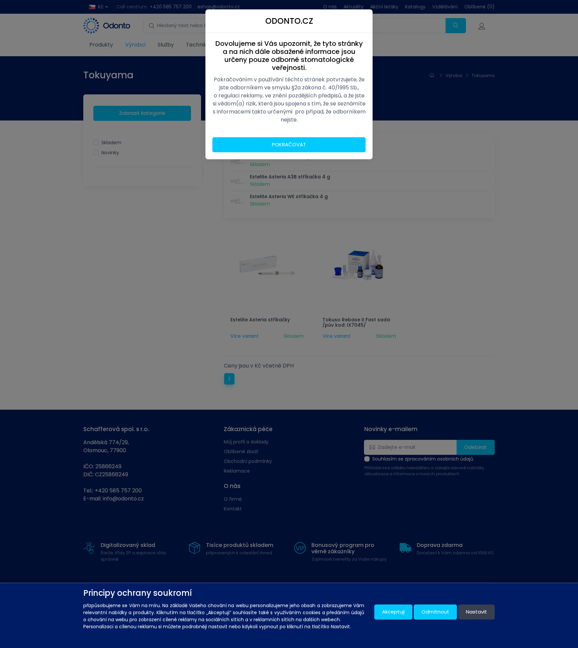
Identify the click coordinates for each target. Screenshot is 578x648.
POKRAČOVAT (289, 144)
